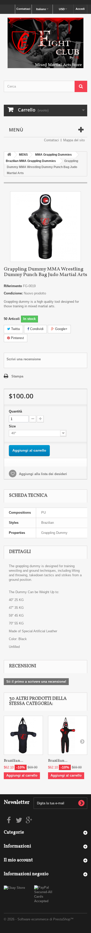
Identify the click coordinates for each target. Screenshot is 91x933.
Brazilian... (13, 760)
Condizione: (13, 293)
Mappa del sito (74, 140)
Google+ (60, 329)
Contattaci (23, 8)
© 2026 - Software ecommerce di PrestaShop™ (39, 919)
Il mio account (18, 860)
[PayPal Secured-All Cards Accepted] (45, 894)
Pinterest (17, 338)
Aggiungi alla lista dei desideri (42, 474)
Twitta (15, 329)
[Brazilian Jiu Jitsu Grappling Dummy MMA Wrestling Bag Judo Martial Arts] (23, 735)
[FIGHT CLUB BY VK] (45, 43)
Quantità (15, 411)
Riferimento (13, 286)
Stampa (17, 376)
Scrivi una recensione (24, 359)
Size (13, 426)
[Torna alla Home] (9, 155)
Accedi (80, 8)
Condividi (36, 329)
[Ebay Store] (14, 887)
